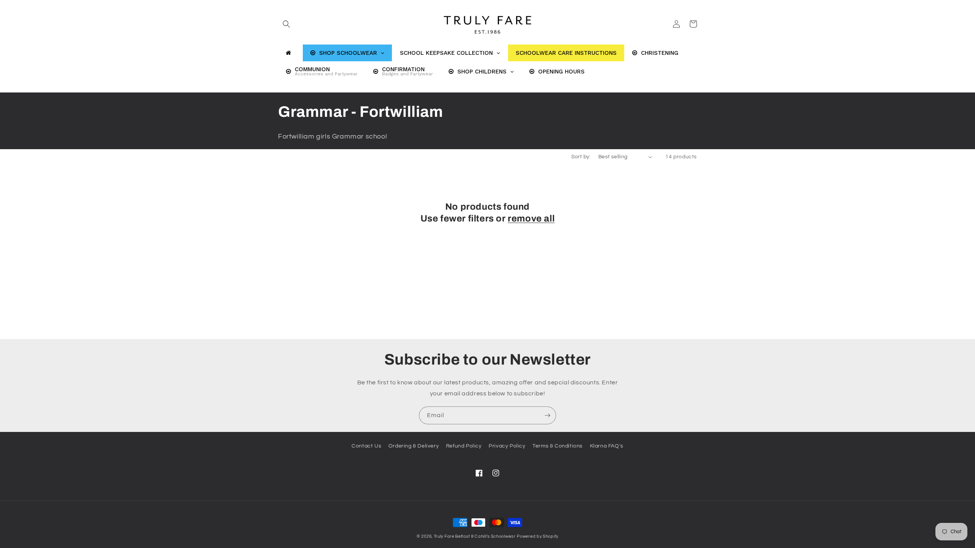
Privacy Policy (507, 446)
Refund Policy (464, 446)
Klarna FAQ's (606, 446)
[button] (286, 24)
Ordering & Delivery (413, 446)
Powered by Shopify (537, 536)
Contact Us (366, 446)
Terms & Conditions (557, 446)
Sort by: (581, 156)
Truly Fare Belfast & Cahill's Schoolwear (475, 536)
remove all (531, 218)
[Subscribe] (547, 415)
